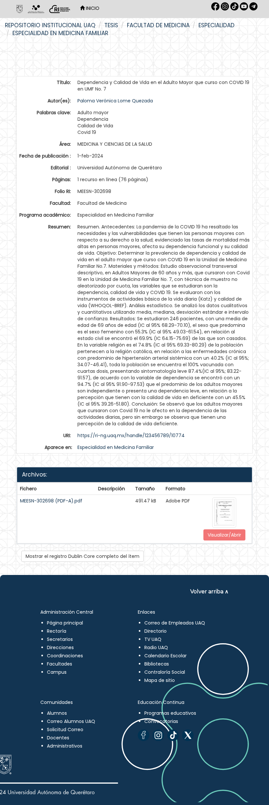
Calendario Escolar (165, 655)
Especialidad (216, 25)
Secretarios (60, 639)
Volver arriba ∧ (209, 591)
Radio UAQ (156, 647)
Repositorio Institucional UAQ (50, 25)
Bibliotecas (156, 664)
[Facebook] (143, 735)
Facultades (59, 664)
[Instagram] (158, 735)
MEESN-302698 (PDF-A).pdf (51, 501)
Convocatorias (161, 721)
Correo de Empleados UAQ (174, 623)
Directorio (155, 631)
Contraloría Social (164, 672)
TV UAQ (152, 639)
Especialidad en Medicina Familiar (60, 33)
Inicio (92, 8)
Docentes (58, 737)
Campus (57, 672)
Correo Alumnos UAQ (71, 721)
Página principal (65, 623)
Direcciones (60, 647)
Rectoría (56, 631)
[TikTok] (173, 735)
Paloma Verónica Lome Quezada (115, 100)
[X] (188, 735)
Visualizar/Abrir (224, 535)
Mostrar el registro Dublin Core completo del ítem (82, 556)
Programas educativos (170, 713)
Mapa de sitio (159, 680)
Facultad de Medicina (158, 25)
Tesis (111, 25)
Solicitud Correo (65, 729)
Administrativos (64, 746)
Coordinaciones (65, 655)
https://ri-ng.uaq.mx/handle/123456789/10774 (131, 435)
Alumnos (57, 713)
